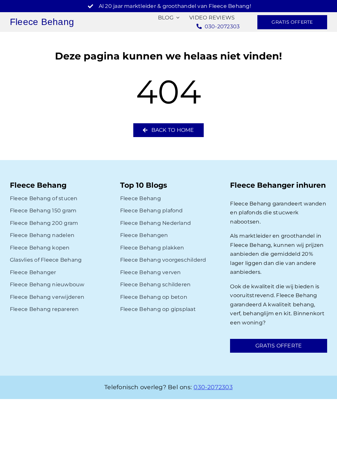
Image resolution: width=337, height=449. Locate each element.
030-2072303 (213, 387)
